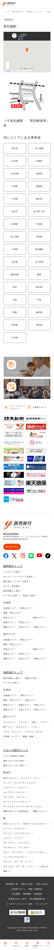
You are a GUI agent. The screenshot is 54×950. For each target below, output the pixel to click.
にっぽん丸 (42, 866)
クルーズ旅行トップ (15, 750)
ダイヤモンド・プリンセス (16, 847)
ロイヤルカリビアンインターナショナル (22, 806)
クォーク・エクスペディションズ (19, 783)
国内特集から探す (11, 591)
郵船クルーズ (39, 811)
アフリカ (22, 722)
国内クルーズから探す (13, 765)
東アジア (7, 727)
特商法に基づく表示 (17, 899)
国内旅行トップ (13, 566)
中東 (33, 722)
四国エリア (8, 627)
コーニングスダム (35, 852)
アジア (43, 722)
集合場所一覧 (12, 884)
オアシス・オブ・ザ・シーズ (17, 862)
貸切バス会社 (27, 884)
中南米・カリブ (10, 736)
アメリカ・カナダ (33, 732)
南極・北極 (28, 736)
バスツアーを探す (11, 572)
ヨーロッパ (8, 722)
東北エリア (26, 608)
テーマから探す (10, 595)
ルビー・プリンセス (12, 852)
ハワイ (34, 727)
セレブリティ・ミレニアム (16, 843)
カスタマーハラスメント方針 (19, 904)
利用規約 (38, 894)
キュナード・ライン (30, 778)
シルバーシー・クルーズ (14, 787)
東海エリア (38, 617)
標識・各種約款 (35, 889)
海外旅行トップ (13, 672)
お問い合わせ (42, 884)
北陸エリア (8, 617)
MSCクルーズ (10, 778)
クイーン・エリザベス (13, 828)
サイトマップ (41, 904)
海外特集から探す (11, 678)
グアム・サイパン (11, 732)
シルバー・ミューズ (12, 838)
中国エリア (23, 622)
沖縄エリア (39, 627)
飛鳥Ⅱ (6, 871)
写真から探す (29, 595)
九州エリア (23, 627)
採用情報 (27, 894)
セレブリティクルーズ (13, 792)
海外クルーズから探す (13, 761)
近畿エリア (8, 622)
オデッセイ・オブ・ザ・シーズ (18, 866)
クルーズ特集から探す (13, 756)
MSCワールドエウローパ (35, 824)
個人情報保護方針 (37, 899)
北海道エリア (9, 608)
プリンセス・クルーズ (13, 797)
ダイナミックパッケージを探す (18, 576)
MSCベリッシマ (11, 824)
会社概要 (16, 894)
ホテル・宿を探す (11, 586)
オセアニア (21, 727)
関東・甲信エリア (11, 613)
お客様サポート (18, 889)
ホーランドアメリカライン (16, 802)
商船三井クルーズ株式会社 (16, 811)
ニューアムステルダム (13, 857)
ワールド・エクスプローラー (17, 833)
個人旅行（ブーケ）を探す (16, 581)
